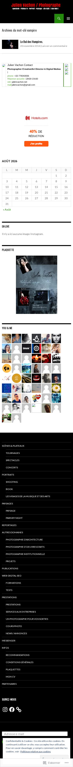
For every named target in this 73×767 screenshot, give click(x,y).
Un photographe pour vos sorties (27, 618)
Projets (10, 561)
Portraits (8, 474)
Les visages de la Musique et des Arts (28, 496)
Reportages (9, 525)
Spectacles (12, 460)
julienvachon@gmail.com (23, 85)
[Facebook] (12, 709)
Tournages (13, 453)
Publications (10, 568)
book (9, 489)
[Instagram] (5, 709)
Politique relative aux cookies (35, 751)
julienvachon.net (19, 82)
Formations (13, 582)
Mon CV (10, 676)
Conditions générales (19, 662)
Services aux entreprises (21, 611)
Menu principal (68, 18)
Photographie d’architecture (24, 539)
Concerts (12, 467)
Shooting (12, 481)
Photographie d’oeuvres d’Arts (25, 546)
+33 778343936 (21, 76)
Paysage (11, 510)
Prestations (9, 597)
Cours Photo (14, 626)
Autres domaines (12, 532)
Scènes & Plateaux (13, 445)
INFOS (5, 647)
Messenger (8, 640)
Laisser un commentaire (54, 45)
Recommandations (17, 655)
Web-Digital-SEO (11, 575)
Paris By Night (14, 517)
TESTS (9, 590)
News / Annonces (16, 633)
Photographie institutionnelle (25, 554)
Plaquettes (13, 669)
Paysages (7, 503)
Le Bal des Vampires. (31, 41)
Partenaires (9, 683)
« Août (7, 209)
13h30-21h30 (32, 79)
